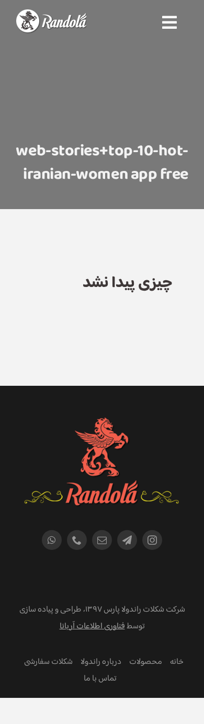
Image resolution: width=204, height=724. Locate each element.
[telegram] (127, 540)
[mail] (102, 540)
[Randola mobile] (51, 16)
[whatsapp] (52, 540)
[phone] (77, 540)
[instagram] (152, 540)
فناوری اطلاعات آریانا (92, 626)
